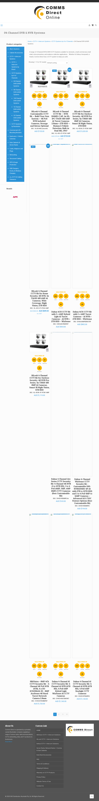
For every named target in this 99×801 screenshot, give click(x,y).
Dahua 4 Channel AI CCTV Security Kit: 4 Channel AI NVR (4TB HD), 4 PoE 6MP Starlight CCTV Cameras (82, 687)
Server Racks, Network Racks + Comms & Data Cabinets (49, 749)
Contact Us (40, 786)
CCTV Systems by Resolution (16, 125)
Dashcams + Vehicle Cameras (16, 137)
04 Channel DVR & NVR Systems (17, 83)
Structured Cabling (15, 158)
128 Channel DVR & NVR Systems (17, 100)
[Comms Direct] (49, 12)
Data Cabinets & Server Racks (15, 144)
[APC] (15, 198)
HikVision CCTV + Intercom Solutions (48, 735)
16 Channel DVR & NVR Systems (17, 109)
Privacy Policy (41, 777)
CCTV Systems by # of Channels (62, 41)
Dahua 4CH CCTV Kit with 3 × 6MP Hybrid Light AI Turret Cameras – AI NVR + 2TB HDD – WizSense (60, 317)
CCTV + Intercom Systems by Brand (15, 65)
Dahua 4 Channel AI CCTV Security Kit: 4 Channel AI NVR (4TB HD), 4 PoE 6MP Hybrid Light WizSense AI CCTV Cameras (60, 688)
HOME (38, 730)
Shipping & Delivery (42, 768)
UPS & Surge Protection (14, 163)
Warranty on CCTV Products (46, 772)
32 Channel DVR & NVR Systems (17, 118)
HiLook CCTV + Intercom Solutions (48, 739)
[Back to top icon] (92, 796)
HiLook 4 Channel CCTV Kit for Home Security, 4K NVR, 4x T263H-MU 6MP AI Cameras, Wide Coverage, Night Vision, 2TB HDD (39, 298)
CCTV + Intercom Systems (41, 41)
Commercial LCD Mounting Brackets (16, 131)
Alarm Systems (14, 49)
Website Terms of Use (44, 781)
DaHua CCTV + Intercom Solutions (48, 744)
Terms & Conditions (43, 764)
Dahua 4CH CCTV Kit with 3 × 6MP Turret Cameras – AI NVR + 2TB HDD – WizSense (82, 315)
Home (30, 41)
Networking (13, 155)
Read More (8, 742)
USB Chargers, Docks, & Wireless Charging (15, 171)
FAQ (38, 759)
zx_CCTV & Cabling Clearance (16, 178)
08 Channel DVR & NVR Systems (17, 92)
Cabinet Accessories (16, 53)
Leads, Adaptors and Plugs (16, 150)
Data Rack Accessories (44, 755)
